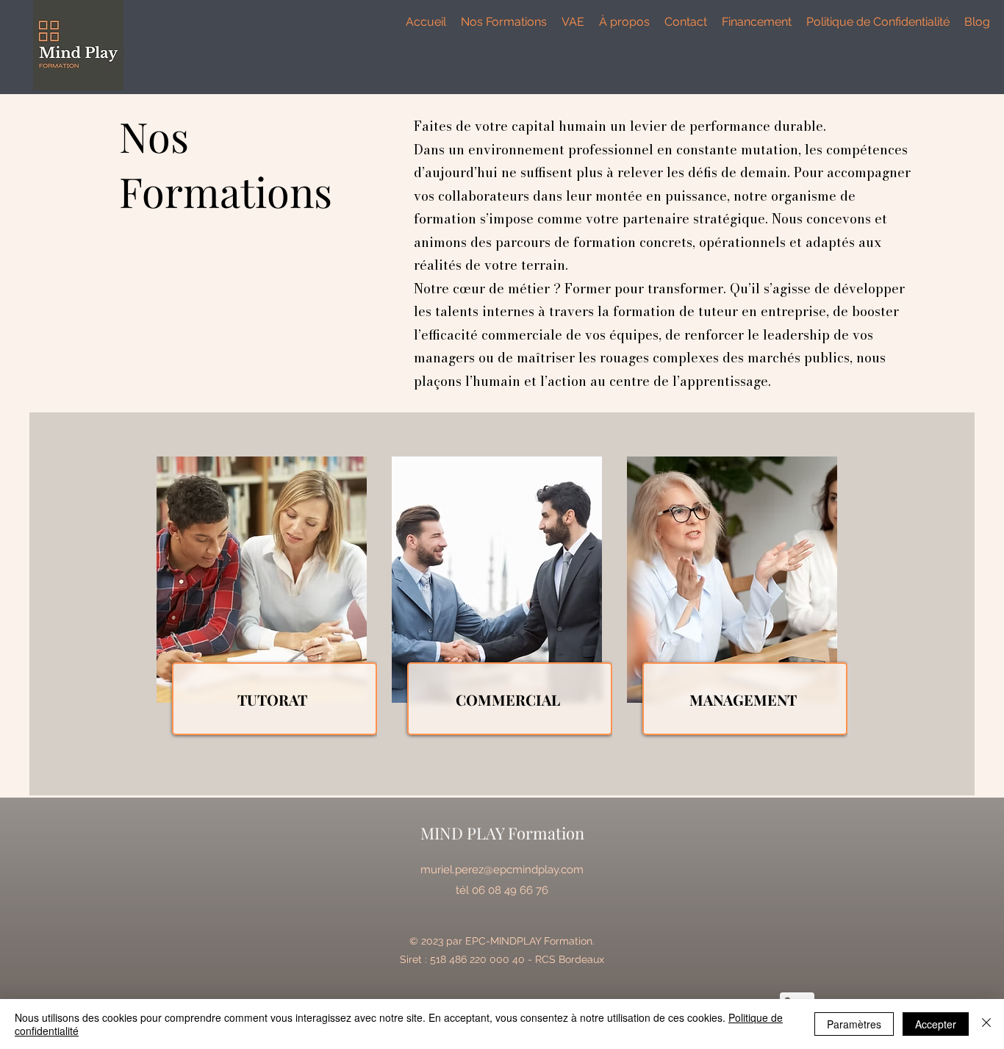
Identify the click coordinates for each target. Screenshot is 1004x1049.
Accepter (935, 1024)
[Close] (986, 1024)
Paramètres (854, 1024)
